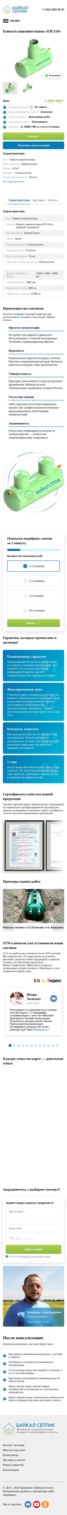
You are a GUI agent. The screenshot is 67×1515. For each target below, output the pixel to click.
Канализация (11, 1469)
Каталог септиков (13, 1445)
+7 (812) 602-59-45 (53, 9)
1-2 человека (36, 566)
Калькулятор (10, 1455)
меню (15, 20)
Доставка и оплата (14, 1459)
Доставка (39, 200)
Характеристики (19, 200)
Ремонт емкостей (13, 1464)
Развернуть (40, 1029)
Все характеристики (13, 181)
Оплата (52, 200)
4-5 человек (37, 595)
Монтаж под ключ (14, 1450)
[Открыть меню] (6, 21)
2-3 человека (36, 580)
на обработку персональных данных (35, 1256)
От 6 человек (37, 610)
